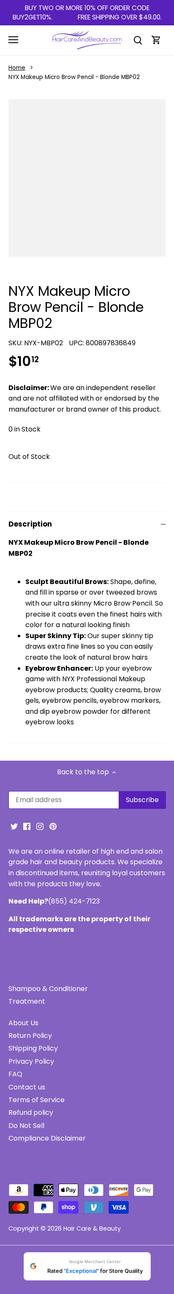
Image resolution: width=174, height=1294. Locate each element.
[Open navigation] (13, 39)
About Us (23, 1023)
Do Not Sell (26, 1125)
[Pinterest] (53, 825)
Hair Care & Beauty (92, 1228)
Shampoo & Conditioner (48, 989)
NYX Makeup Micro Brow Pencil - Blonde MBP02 (74, 77)
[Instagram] (40, 825)
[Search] (137, 40)
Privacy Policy (31, 1061)
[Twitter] (14, 825)
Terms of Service (36, 1100)
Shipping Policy (33, 1048)
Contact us (26, 1087)
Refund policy (30, 1112)
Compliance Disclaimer (47, 1138)
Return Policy (30, 1035)
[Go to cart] (156, 40)
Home (16, 68)
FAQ (15, 1074)
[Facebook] (26, 825)
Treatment (26, 1001)
